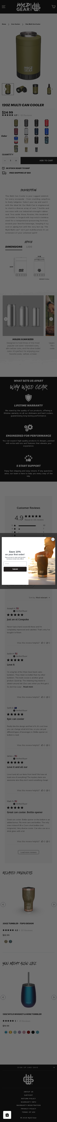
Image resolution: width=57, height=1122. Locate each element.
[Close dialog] (53, 539)
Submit (15, 569)
